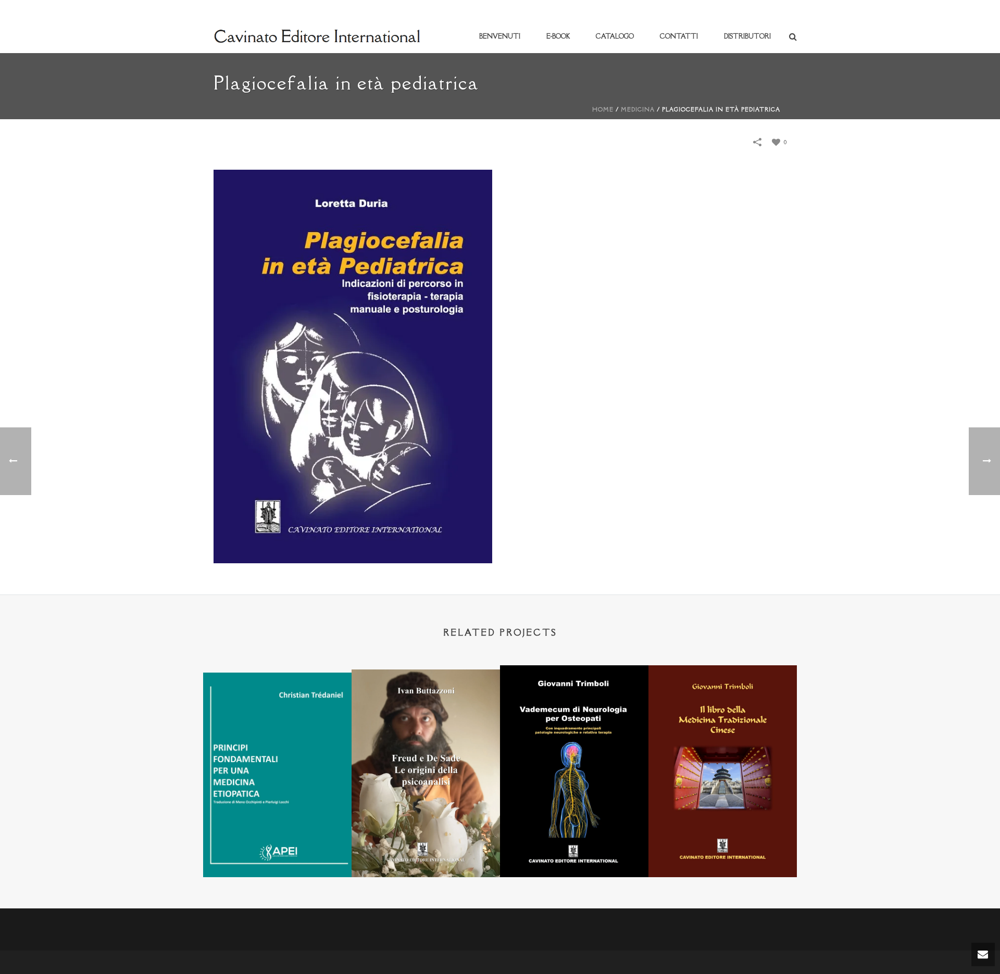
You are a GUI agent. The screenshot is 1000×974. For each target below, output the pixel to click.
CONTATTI (679, 36)
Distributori (747, 36)
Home (603, 109)
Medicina (638, 109)
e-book (558, 36)
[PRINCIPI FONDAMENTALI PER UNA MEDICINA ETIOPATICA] (277, 723)
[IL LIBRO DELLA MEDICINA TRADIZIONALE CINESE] (722, 716)
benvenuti (499, 36)
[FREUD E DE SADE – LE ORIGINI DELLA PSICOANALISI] (426, 720)
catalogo (615, 36)
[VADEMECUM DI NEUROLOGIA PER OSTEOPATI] (574, 716)
